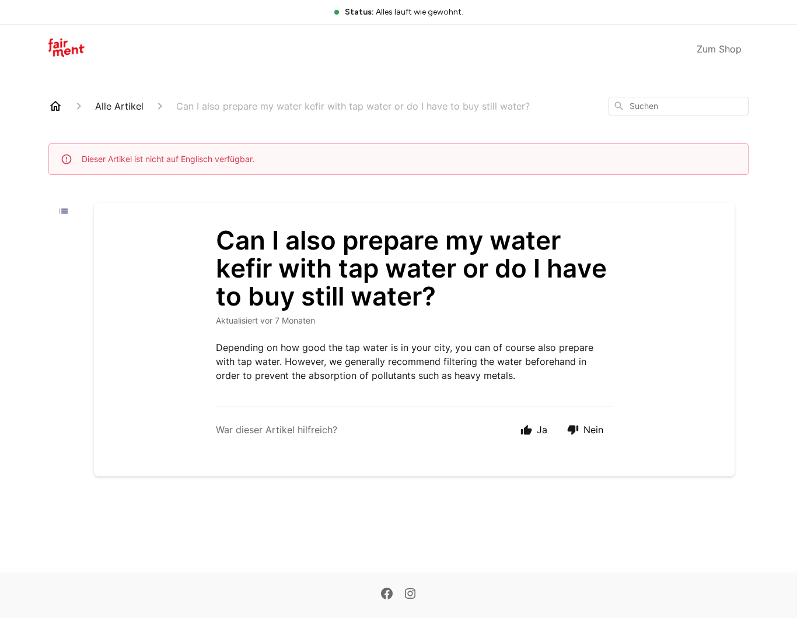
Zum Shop (719, 49)
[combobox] (679, 106)
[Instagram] (410, 595)
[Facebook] (387, 595)
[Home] (55, 106)
